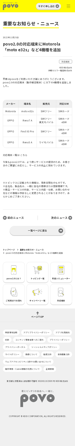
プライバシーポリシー (60, 339)
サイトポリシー (12, 354)
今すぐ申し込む (46, 6)
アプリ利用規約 (63, 332)
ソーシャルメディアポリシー (44, 347)
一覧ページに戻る (37, 230)
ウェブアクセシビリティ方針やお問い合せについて (28, 361)
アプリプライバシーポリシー (36, 332)
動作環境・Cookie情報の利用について (22, 368)
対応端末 (66, 61)
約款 (7, 339)
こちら (23, 155)
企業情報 (50, 368)
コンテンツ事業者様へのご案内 (29, 339)
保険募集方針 (64, 354)
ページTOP (37, 316)
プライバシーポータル (15, 347)
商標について (31, 354)
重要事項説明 (11, 332)
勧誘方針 (47, 354)
